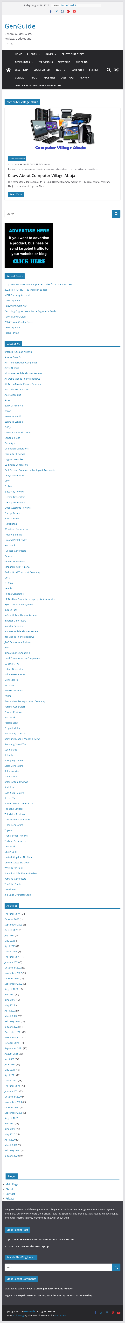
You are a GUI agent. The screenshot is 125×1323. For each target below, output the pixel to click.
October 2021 (12, 1042)
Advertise (50, 77)
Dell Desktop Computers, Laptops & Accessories (30, 470)
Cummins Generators (16, 464)
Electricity (21, 69)
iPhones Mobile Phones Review (21, 631)
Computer (77, 69)
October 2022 (12, 978)
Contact (20, 77)
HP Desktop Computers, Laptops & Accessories (30, 599)
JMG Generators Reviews (18, 642)
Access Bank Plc (13, 357)
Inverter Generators (15, 620)
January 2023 (12, 962)
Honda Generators (15, 593)
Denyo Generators (14, 475)
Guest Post (67, 77)
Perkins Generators (15, 706)
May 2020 (10, 1134)
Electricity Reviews (15, 491)
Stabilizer (10, 787)
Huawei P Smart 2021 (16, 305)
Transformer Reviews (16, 835)
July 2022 (9, 994)
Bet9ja (8, 427)
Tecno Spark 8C (13, 327)
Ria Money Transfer (15, 733)
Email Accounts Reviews (18, 507)
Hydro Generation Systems (19, 604)
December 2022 (13, 967)
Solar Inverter (12, 771)
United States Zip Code (17, 862)
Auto (7, 400)
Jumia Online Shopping (17, 652)
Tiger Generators (14, 824)
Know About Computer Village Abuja (41, 175)
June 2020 (10, 1128)
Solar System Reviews (16, 781)
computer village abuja (57, 169)
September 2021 (13, 1048)
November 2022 (13, 973)
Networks (64, 62)
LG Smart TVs (12, 663)
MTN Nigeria (11, 679)
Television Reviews (15, 814)
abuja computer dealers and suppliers (27, 169)
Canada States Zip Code (17, 432)
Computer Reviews (17, 158)
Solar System (42, 69)
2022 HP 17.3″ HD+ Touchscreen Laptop (26, 289)
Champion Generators (17, 448)
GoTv (7, 577)
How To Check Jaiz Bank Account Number (50, 1288)
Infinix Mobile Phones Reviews (21, 615)
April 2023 (10, 946)
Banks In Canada (14, 421)
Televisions (46, 62)
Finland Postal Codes (16, 540)
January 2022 (12, 1026)
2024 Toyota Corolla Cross (19, 322)
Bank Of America (14, 405)
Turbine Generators (15, 841)
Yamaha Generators (15, 878)
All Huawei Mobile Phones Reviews (23, 373)
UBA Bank (10, 846)
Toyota (8, 830)
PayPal (8, 695)
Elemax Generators (15, 497)
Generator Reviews (15, 561)
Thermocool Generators (17, 819)
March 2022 (11, 1016)
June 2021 (10, 1064)
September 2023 (13, 924)
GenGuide (20, 26)
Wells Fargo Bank (14, 867)
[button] (38, 54)
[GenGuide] (8, 70)
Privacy (84, 77)
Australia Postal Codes (17, 389)
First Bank (10, 545)
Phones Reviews (13, 712)
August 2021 (11, 1053)
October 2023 (12, 919)
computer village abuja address (83, 169)
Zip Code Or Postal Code (18, 894)
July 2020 (9, 1123)
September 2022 (13, 983)
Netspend (10, 685)
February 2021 (12, 1085)
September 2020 (13, 1112)
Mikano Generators (15, 674)
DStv (7, 480)
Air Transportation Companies (21, 362)
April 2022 (10, 1010)
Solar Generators (14, 765)
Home (18, 54)
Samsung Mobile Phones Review (22, 738)
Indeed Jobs (11, 609)
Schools (9, 755)
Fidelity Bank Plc (13, 534)
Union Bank (11, 851)
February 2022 (12, 1021)
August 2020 (11, 1118)
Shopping (82, 62)
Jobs (7, 647)
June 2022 (10, 999)
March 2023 (11, 951)
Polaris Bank (11, 722)
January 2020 (12, 1155)
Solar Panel (11, 776)
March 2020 (11, 1145)
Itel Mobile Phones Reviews (19, 636)
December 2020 (13, 1096)
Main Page (12, 1184)
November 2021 (13, 1037)
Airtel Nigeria (12, 367)
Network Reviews (14, 690)
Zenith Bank (11, 889)
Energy (93, 69)
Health (8, 588)
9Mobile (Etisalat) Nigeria (18, 351)
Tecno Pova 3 (12, 332)
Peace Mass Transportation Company (25, 701)
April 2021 (10, 1075)
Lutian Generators (14, 669)
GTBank (9, 583)
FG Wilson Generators (16, 529)
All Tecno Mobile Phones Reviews (23, 384)
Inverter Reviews (14, 626)
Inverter (61, 69)
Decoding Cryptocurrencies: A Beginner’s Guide (30, 311)
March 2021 (11, 1080)
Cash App (10, 443)
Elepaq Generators (15, 502)
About (34, 77)
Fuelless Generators (15, 550)
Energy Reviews (13, 513)
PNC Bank (10, 717)
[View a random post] (116, 70)
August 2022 (11, 989)
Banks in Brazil (13, 416)
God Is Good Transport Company (22, 572)
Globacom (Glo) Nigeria (17, 566)
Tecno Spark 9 (68, 5)
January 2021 (12, 1091)
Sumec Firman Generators (19, 803)
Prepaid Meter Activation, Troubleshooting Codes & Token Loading (55, 1295)
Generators (22, 62)
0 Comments (44, 164)
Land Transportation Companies (22, 658)
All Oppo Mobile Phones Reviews (22, 378)
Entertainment (12, 518)
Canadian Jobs (12, 437)
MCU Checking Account (17, 295)
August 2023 (11, 930)
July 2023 (9, 935)
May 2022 (10, 1005)
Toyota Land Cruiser (15, 316)
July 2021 (9, 1059)
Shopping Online (14, 760)
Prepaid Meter (12, 728)
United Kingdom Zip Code (19, 857)
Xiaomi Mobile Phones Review (21, 873)
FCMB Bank (11, 523)
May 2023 (10, 940)
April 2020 (10, 1139)
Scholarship (11, 749)
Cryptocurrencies (73, 54)
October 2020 (12, 1107)
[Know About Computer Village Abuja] (63, 130)
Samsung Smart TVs (15, 744)
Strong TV (10, 798)
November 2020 (13, 1102)
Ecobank (9, 486)
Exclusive (14, 164)
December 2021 (13, 1032)
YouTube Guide (13, 884)
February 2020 (12, 1150)
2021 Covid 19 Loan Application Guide (38, 85)
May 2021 (10, 1069)
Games (8, 556)
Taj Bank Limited (14, 808)
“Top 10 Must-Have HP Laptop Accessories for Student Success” (39, 284)
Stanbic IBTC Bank (14, 792)
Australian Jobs (13, 394)
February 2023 (12, 956)
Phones (32, 54)
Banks (49, 54)
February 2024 (12, 913)
